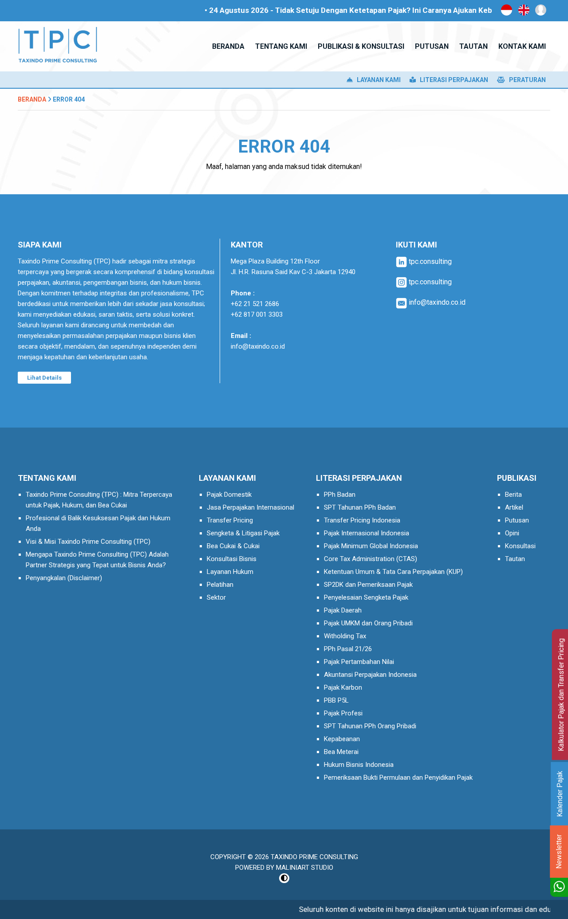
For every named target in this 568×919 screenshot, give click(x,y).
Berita (513, 495)
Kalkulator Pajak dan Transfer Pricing (561, 694)
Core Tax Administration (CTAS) (370, 559)
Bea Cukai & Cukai (233, 546)
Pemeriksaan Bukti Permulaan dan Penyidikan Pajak (398, 778)
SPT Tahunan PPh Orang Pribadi (370, 726)
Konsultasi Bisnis (231, 559)
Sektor (216, 597)
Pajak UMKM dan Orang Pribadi (368, 623)
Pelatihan (220, 585)
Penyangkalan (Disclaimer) (64, 578)
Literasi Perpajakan (452, 79)
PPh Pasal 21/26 (348, 649)
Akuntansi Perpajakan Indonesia (370, 675)
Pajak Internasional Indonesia (366, 533)
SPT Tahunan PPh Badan (360, 507)
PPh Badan (339, 495)
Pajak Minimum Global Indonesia (371, 546)
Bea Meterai (341, 752)
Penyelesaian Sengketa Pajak (366, 597)
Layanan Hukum (230, 572)
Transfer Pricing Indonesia (362, 520)
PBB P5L (336, 700)
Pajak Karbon (343, 687)
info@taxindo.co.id (258, 346)
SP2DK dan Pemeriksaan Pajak (368, 585)
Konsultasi (520, 546)
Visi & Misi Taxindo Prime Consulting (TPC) (88, 542)
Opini (512, 533)
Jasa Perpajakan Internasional (250, 507)
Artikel (514, 507)
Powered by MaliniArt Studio (284, 868)
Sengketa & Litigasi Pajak (243, 533)
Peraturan (525, 79)
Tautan (515, 559)
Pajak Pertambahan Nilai (359, 662)
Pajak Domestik (229, 495)
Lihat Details (44, 377)
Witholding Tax (345, 636)
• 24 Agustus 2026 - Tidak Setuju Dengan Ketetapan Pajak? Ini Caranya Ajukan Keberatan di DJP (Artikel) (370, 10)
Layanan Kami (377, 79)
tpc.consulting (429, 261)
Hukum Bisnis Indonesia (359, 765)
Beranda (32, 99)
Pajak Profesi (343, 713)
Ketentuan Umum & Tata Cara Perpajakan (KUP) (393, 572)
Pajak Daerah (343, 610)
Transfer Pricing (230, 520)
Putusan (517, 520)
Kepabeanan (342, 739)
